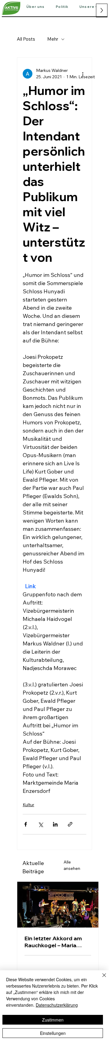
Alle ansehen (72, 865)
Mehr (52, 39)
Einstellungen (53, 1033)
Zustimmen (53, 1020)
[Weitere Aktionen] (82, 73)
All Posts (26, 39)
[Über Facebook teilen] (25, 824)
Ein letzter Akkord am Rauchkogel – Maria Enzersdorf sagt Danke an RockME (55, 942)
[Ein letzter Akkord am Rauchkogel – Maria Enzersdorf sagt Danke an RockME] (57, 905)
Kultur (28, 804)
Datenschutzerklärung (57, 1005)
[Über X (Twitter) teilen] (40, 824)
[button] (35, 7)
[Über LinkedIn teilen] (55, 824)
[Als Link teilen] (70, 824)
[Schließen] (100, 979)
